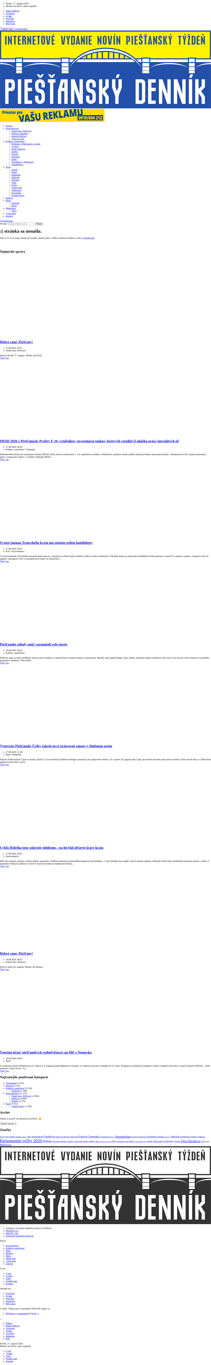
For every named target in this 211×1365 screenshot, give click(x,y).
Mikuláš (175, 1136)
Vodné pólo (16, 188)
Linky (8, 1278)
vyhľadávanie (88, 238)
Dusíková (49, 1136)
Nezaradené (11, 1083)
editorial (58, 1137)
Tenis (13, 182)
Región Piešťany (19, 136)
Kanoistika (16, 193)
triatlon (150, 1141)
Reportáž (15, 157)
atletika (13, 1137)
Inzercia (9, 216)
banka (18, 1137)
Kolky (14, 185)
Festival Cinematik (89, 1136)
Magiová (168, 1137)
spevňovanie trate (105, 1141)
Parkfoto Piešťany (198, 1137)
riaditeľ (92, 1141)
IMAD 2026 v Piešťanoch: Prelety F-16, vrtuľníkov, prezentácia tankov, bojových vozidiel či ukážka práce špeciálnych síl (89, 441)
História (9, 198)
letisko (160, 1136)
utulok (177, 1141)
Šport (8, 167)
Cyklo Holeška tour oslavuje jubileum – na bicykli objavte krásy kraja (51, 847)
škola (3, 1144)
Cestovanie (11, 213)
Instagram (10, 1301)
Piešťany (15, 1098)
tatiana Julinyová (140, 1141)
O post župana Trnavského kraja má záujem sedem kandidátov (46, 542)
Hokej (14, 172)
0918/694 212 (12, 1231)
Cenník (9, 1276)
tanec (131, 1141)
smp (96, 1141)
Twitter (9, 1296)
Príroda (14, 154)
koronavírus (123, 1136)
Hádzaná (15, 177)
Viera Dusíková (190, 1141)
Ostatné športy (18, 195)
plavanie (56, 1141)
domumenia (38, 1136)
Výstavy (15, 146)
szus (126, 1141)
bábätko (24, 1137)
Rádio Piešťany (18, 149)
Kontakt (9, 1284)
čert (207, 1141)
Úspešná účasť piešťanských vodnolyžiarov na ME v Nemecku (46, 1052)
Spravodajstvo (12, 128)
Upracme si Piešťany (163, 1141)
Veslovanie (16, 190)
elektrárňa (74, 1137)
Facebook (10, 1293)
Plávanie (15, 180)
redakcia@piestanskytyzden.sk (20, 1236)
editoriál (66, 1137)
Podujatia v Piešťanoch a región (25, 144)
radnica (70, 1141)
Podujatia (15, 1091)
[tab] (9, 1323)
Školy (14, 211)
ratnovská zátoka (81, 1141)
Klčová (112, 1137)
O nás (8, 1273)
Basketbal (15, 175)
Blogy (8, 200)
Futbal (14, 170)
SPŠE (113, 1141)
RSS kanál (10, 1304)
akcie (2, 1137)
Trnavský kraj (17, 139)
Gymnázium (105, 1137)
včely (203, 1141)
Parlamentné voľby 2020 (21, 1140)
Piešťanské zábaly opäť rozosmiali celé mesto (33, 644)
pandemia (185, 1136)
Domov (9, 126)
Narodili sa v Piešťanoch (22, 162)
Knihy (14, 159)
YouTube (10, 1298)
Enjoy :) (35, 1313)
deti (29, 1136)
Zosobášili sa (17, 164)
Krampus (152, 1136)
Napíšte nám (11, 1281)
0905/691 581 (12, 1233)
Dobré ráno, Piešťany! (21, 131)
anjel (7, 1136)
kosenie (134, 1137)
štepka (8, 1145)
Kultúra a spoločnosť (15, 141)
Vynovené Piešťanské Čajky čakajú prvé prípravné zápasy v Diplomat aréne (56, 746)
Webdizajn (10, 1313)
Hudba (14, 151)
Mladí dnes (11, 208)
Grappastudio (23, 1313)
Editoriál (15, 203)
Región (14, 1101)
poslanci (63, 1141)
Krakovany (142, 1137)
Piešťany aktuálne (19, 133)
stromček (120, 1141)
